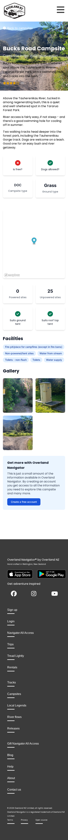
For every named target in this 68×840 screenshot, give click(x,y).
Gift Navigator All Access (23, 743)
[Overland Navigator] (8, 11)
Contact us (14, 789)
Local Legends (16, 705)
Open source (41, 820)
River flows (14, 716)
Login (11, 621)
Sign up (12, 609)
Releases (13, 728)
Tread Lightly (15, 655)
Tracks (11, 682)
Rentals (12, 667)
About (11, 778)
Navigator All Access (20, 632)
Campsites (14, 693)
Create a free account (24, 501)
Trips (10, 644)
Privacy (24, 820)
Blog (10, 755)
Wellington (38, 55)
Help (10, 766)
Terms (10, 820)
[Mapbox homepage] (12, 275)
